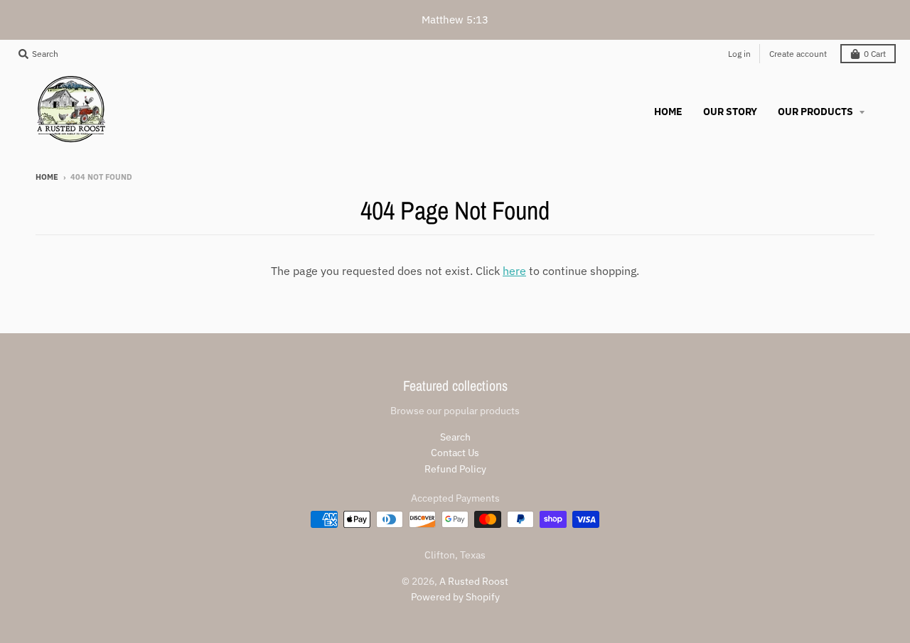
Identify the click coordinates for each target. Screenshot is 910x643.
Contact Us (455, 452)
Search (455, 437)
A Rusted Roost (473, 581)
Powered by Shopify (455, 596)
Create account (798, 53)
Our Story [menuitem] (730, 111)
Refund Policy (455, 469)
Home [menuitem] (668, 111)
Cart (875, 53)
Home (47, 177)
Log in (739, 53)
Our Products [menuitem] (816, 111)
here (514, 271)
